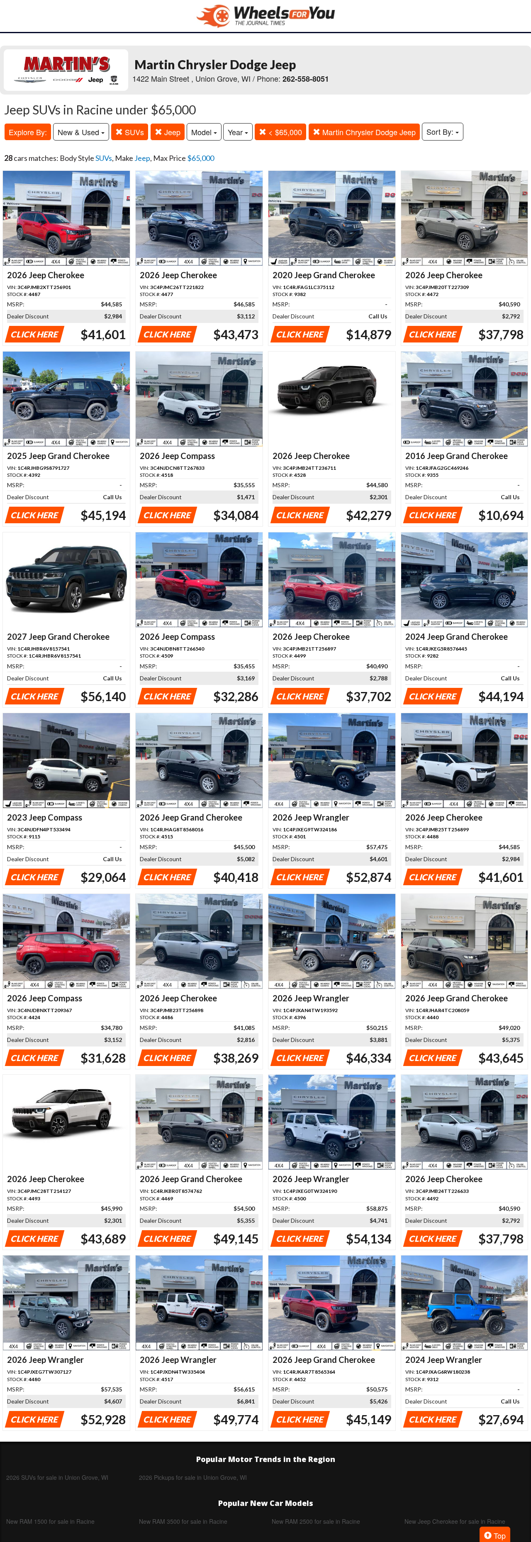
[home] (265, 16)
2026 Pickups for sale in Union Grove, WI (193, 1477)
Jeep (171, 131)
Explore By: (28, 131)
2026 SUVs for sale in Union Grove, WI (57, 1477)
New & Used (79, 131)
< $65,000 (284, 131)
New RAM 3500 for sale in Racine (183, 1521)
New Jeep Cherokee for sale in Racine (454, 1521)
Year (236, 131)
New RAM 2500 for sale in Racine (316, 1521)
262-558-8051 (306, 78)
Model (202, 131)
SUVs (133, 131)
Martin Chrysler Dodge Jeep (368, 131)
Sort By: (440, 131)
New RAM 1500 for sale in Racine (50, 1521)
